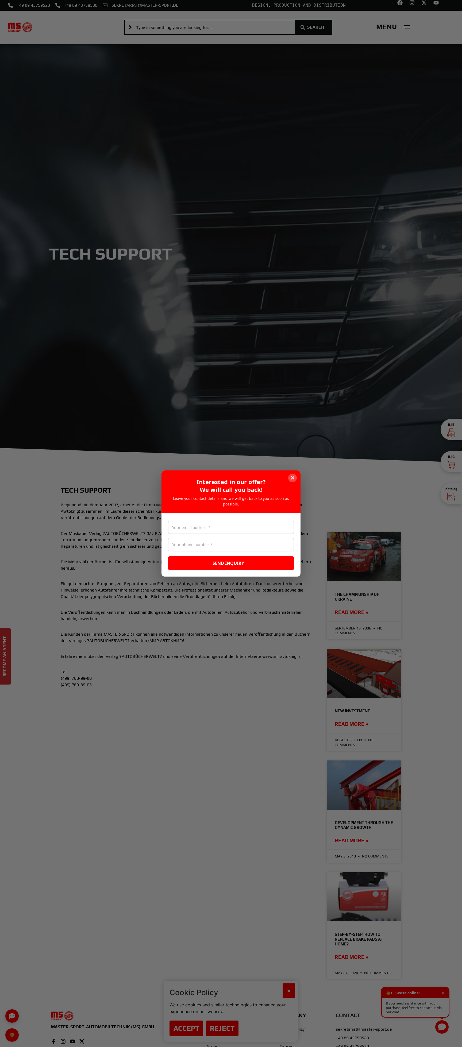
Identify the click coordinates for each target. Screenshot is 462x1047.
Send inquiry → (231, 563)
